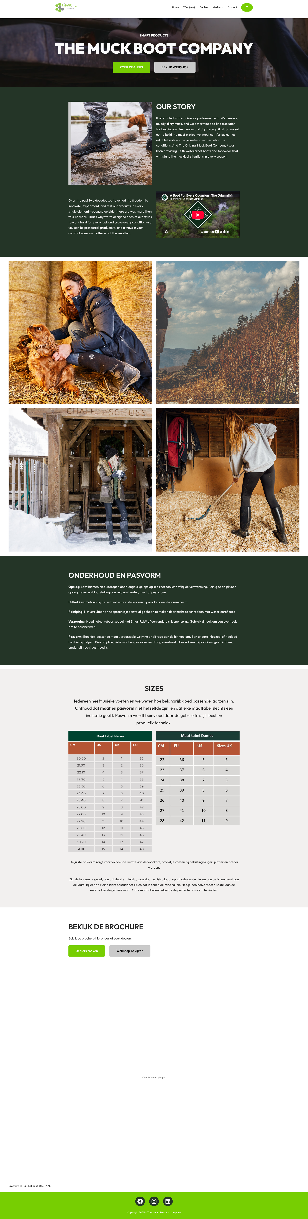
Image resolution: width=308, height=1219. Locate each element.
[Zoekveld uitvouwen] (247, 7)
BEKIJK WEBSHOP (174, 67)
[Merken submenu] (222, 7)
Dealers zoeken (87, 951)
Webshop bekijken (129, 951)
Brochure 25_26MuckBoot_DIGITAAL (30, 1185)
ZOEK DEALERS (131, 67)
